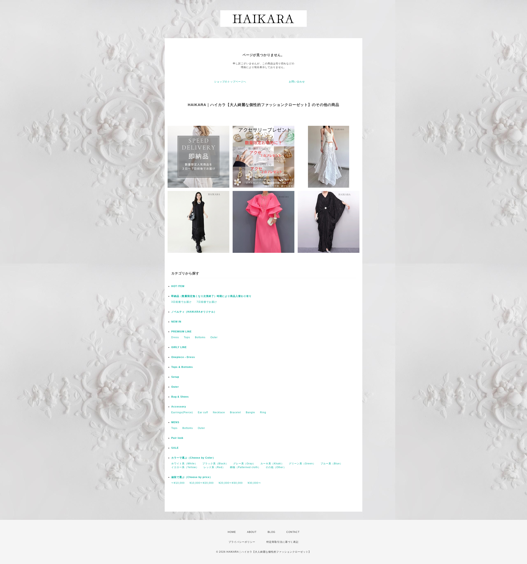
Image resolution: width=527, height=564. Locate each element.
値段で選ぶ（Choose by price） (191, 477)
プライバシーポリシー (242, 541)
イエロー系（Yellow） (185, 467)
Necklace (219, 412)
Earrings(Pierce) (182, 412)
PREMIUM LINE (181, 331)
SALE (175, 447)
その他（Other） (276, 467)
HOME (232, 532)
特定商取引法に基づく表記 (282, 541)
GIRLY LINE (179, 347)
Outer (214, 337)
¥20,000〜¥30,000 (231, 483)
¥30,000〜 (254, 483)
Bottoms (200, 337)
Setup (175, 377)
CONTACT (293, 532)
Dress (175, 337)
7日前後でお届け (207, 301)
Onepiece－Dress (183, 357)
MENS (175, 422)
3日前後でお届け (181, 301)
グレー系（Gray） (244, 463)
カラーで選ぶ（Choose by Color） (193, 457)
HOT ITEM (177, 286)
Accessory (178, 406)
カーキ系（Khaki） (272, 463)
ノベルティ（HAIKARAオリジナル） (194, 311)
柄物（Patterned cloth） (245, 467)
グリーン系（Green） (302, 463)
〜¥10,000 (178, 483)
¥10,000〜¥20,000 (202, 483)
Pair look (177, 438)
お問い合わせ (297, 81)
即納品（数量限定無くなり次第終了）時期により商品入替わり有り (211, 296)
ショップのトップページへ (230, 81)
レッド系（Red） (214, 467)
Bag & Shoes (180, 396)
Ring (263, 412)
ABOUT (252, 532)
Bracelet (235, 412)
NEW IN (176, 321)
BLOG (271, 532)
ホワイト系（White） (184, 463)
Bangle (250, 412)
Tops (187, 337)
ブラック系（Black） (215, 463)
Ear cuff (203, 412)
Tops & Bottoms (182, 367)
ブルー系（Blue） (332, 463)
